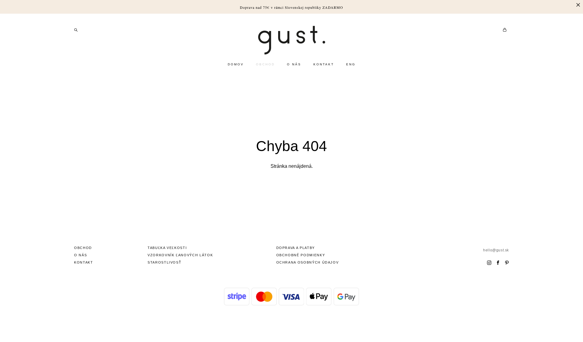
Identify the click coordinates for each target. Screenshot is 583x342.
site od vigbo (291, 327)
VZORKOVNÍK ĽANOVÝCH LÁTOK (180, 255)
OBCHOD (265, 64)
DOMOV (236, 64)
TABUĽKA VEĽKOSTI (167, 248)
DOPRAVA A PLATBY (295, 248)
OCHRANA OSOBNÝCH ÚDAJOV (307, 262)
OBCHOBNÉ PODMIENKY (300, 255)
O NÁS (294, 64)
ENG (351, 64)
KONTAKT (323, 64)
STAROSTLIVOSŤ (164, 262)
